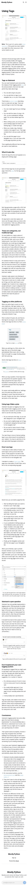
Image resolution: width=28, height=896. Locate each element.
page (12, 171)
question (6, 371)
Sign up (14, 857)
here (22, 85)
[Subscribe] (24, 882)
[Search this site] (23, 2)
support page (13, 101)
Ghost (17, 861)
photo (16, 343)
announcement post (9, 775)
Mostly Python (6, 2)
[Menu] (26, 2)
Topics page (17, 461)
